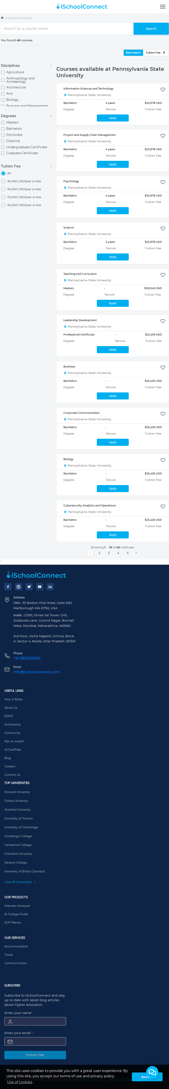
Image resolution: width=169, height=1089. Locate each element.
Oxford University (16, 800)
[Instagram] (18, 586)
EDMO (8, 716)
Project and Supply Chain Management (89, 135)
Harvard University (17, 792)
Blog (7, 758)
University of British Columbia (24, 871)
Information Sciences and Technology (88, 88)
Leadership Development (80, 320)
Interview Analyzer (17, 905)
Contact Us (12, 774)
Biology (68, 459)
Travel (8, 954)
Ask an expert (14, 741)
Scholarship (12, 724)
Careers (9, 766)
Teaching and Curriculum (80, 274)
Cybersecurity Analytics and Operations (89, 505)
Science (68, 227)
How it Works (13, 699)
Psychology (71, 181)
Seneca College (15, 862)
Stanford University (17, 809)
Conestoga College (18, 836)
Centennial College (17, 845)
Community (12, 733)
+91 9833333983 (26, 658)
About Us (10, 707)
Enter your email (18, 1033)
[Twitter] (29, 586)
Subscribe (35, 1055)
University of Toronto (18, 818)
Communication (15, 963)
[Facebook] (7, 586)
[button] (152, 1072)
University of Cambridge (21, 827)
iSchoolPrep (12, 749)
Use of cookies (19, 1082)
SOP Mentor (12, 922)
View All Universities (18, 882)
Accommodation (16, 946)
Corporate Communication (81, 412)
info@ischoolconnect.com (36, 672)
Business (69, 366)
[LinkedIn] (50, 586)
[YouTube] (39, 586)
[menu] (162, 7)
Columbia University (18, 853)
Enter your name (18, 1013)
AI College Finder (16, 914)
